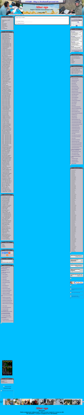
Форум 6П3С (74, 83)
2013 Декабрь (73, 208)
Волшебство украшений (76, 139)
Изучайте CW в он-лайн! (6, 315)
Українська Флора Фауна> (76, 100)
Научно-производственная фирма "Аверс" (6, 317)
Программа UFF (74, 81)
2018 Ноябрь (73, 251)
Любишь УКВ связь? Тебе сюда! (7, 303)
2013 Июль (73, 203)
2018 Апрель (73, 248)
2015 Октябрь (73, 227)
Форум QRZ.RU (74, 84)
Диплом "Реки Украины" (6, 288)
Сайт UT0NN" (74, 163)
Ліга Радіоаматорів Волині (76, 106)
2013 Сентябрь (73, 205)
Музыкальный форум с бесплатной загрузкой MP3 (5, 313)
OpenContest (4, 279)
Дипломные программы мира (7, 300)
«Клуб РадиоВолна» (75, 97)
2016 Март (73, 232)
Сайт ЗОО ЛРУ (74, 116)
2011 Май (72, 182)
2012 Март (73, 189)
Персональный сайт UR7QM (76, 120)
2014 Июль (73, 213)
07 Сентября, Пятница (20, 21)
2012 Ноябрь (73, 195)
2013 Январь (73, 197)
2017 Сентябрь (73, 246)
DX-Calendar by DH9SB (75, 154)
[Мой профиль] (64, 1)
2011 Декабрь (73, 186)
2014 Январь (73, 209)
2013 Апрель (73, 200)
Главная (17, 17)
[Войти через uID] (3, 253)
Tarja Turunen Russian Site (6, 307)
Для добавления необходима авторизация (77, 51)
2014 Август (73, 214)
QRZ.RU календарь (75, 78)
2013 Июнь (73, 202)
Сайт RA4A (73, 133)
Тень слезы (74, 138)
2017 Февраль (73, 241)
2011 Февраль (73, 179)
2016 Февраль (73, 231)
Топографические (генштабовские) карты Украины (6, 311)
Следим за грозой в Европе (6, 290)
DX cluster (4, 283)
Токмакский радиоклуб (75, 131)
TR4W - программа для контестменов (5, 272)
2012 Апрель (73, 190)
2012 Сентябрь (73, 194)
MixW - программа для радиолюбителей (5, 268)
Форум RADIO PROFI (5, 280)
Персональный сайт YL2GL (76, 151)
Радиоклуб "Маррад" (75, 161)
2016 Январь (73, 230)
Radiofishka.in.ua (74, 114)
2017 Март (73, 242)
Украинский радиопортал (76, 128)
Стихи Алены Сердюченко (76, 136)
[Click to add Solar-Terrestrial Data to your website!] (7, 375)
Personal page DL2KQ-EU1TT (76, 144)
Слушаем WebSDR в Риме (6, 298)
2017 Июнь (73, 244)
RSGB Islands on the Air (6, 282)
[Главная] (20, 1)
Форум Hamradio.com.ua (76, 111)
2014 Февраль (73, 210)
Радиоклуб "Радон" (75, 158)
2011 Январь (73, 178)
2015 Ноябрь (73, 228)
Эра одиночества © (21, 23)
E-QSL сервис (4, 305)
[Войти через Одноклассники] (7, 255)
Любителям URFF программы (77, 142)
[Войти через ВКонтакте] (5, 253)
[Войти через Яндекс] (9, 253)
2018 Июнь (73, 250)
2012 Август (73, 193)
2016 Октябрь (73, 239)
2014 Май (73, 211)
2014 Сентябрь (73, 215)
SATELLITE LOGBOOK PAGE (76, 108)
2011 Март (73, 180)
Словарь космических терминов (7, 320)
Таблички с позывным (6, 293)
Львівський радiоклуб (75, 80)
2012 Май (73, 191)
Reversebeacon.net (5, 285)
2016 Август (73, 237)
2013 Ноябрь (73, 207)
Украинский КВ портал (75, 125)
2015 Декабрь (73, 229)
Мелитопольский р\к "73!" (76, 119)
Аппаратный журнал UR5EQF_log (5, 270)
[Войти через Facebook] (7, 253)
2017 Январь (73, 240)
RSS (23, 14)
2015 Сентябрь (73, 226)
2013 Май (73, 201)
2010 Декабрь (73, 177)
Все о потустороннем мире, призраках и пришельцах (76, 149)
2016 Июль (73, 236)
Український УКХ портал (76, 127)
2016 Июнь (73, 235)
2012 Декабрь (73, 196)
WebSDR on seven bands (6, 297)
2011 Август (73, 184)
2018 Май (73, 249)
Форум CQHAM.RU (75, 89)
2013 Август (73, 204)
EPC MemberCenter (5, 319)
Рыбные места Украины (6, 291)
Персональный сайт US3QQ (76, 122)
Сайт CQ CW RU (74, 95)
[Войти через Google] (12, 253)
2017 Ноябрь (73, 247)
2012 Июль (73, 192)
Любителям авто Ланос (75, 141)
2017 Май (73, 243)
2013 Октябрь (73, 206)
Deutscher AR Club (75, 86)
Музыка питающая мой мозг (7, 301)
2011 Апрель (73, 181)
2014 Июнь (73, 212)
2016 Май (73, 234)
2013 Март (73, 199)
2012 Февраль (73, 188)
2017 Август (73, 245)
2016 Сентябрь (73, 238)
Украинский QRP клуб (75, 130)
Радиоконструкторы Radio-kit (76, 92)
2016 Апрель (73, 233)
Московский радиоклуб (75, 147)
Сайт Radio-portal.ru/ (75, 94)
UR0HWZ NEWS (74, 117)
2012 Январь (73, 187)
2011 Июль (73, 183)
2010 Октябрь (73, 176)
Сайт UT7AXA (74, 103)
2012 (20, 17)
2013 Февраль (73, 198)
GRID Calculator (5, 274)
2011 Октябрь (73, 185)
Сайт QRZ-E (74, 105)
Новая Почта (4, 277)
